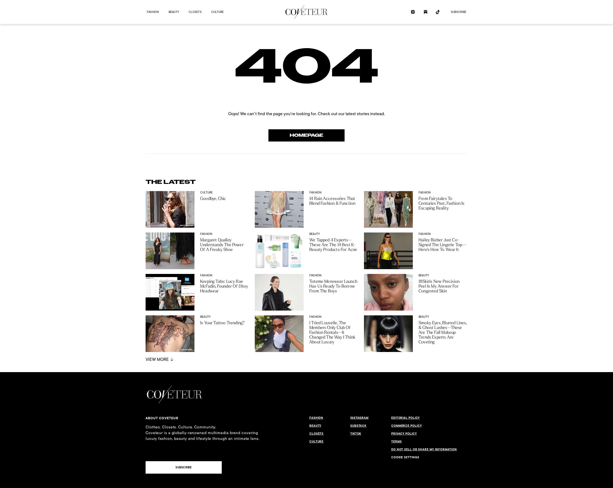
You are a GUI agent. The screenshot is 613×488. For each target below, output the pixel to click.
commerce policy (406, 426)
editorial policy (405, 418)
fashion (153, 12)
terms (396, 441)
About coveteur (162, 418)
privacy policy (404, 433)
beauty (174, 12)
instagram (359, 418)
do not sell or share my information (424, 449)
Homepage (306, 135)
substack (358, 426)
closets (195, 12)
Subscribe (458, 12)
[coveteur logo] (306, 12)
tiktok (355, 433)
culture (217, 12)
